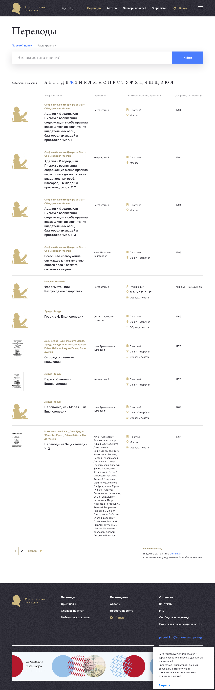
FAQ (161, 610)
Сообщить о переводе (174, 617)
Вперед (32, 550)
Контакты (165, 604)
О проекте (159, 8)
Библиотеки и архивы (75, 617)
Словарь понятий (134, 8)
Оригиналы (68, 604)
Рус (64, 8)
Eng (71, 8)
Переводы (94, 8)
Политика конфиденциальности (180, 624)
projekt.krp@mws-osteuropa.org (180, 637)
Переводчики (119, 597)
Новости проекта (121, 610)
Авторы (112, 8)
